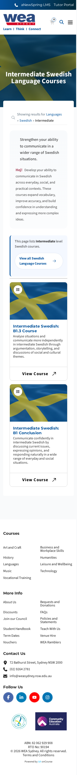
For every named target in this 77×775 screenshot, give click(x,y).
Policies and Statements (49, 620)
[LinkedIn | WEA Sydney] (21, 697)
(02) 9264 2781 (20, 669)
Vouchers (10, 642)
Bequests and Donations (50, 603)
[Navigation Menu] (70, 22)
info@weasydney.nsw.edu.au (31, 676)
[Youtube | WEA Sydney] (34, 697)
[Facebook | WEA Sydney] (8, 697)
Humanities (48, 557)
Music (7, 571)
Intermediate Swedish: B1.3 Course (36, 328)
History (8, 557)
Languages (11, 564)
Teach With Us (50, 629)
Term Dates (11, 635)
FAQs (43, 612)
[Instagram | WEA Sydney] (47, 697)
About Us (9, 602)
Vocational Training (17, 578)
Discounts (10, 612)
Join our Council (15, 619)
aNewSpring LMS (35, 5)
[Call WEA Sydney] (16, 5)
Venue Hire (48, 635)
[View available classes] (18, 289)
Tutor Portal (64, 5)
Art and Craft (12, 547)
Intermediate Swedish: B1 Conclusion (36, 430)
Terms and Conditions (38, 755)
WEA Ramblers (50, 642)
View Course (35, 374)
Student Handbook (17, 629)
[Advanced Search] (61, 22)
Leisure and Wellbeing (56, 564)
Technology (48, 571)
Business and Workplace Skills (52, 549)
